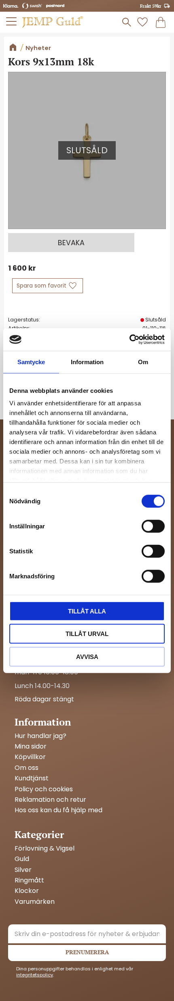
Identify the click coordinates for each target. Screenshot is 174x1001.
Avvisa (87, 656)
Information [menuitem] (43, 722)
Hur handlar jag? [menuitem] (40, 736)
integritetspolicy (34, 975)
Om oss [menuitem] (26, 768)
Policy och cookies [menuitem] (44, 789)
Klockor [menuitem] (27, 891)
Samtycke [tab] (31, 361)
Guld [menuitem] (22, 859)
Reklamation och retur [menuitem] (50, 799)
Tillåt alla (87, 610)
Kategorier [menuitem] (39, 834)
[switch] (153, 525)
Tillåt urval (87, 633)
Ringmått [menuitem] (29, 880)
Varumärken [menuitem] (35, 901)
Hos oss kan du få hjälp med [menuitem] (58, 810)
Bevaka (71, 243)
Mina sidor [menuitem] (31, 746)
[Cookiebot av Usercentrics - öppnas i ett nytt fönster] (129, 339)
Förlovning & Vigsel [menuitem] (44, 848)
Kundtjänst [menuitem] (32, 778)
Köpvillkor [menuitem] (30, 757)
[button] (11, 21)
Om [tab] (143, 361)
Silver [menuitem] (23, 870)
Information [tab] (87, 361)
